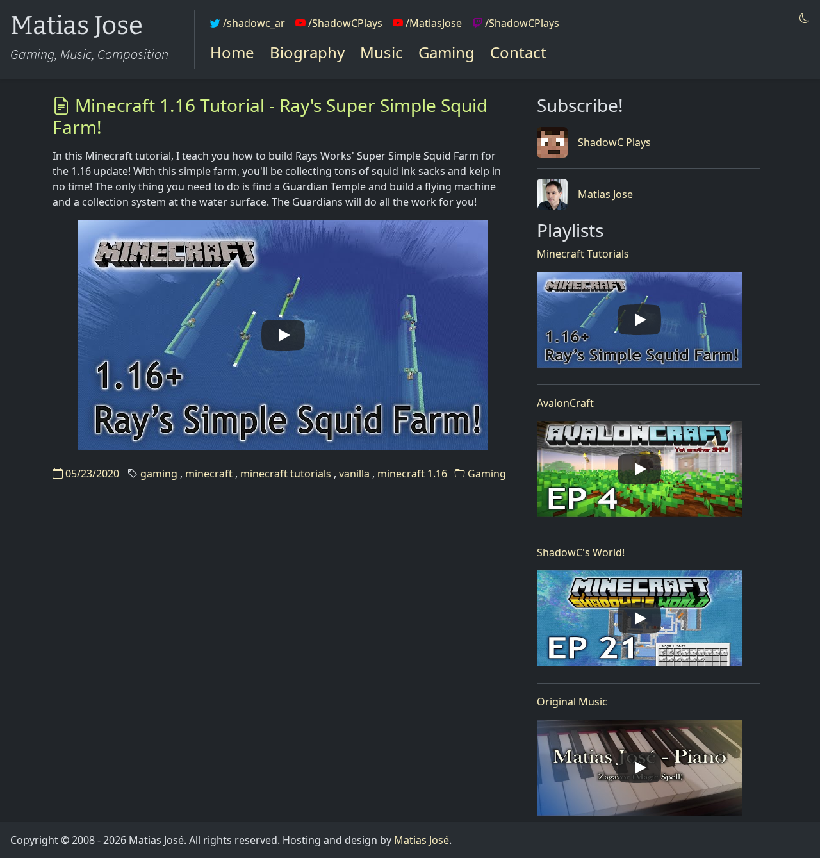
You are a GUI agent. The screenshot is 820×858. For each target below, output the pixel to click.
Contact (518, 52)
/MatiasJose (432, 23)
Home (232, 52)
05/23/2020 (91, 473)
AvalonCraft (565, 403)
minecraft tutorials (285, 473)
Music (381, 52)
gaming (158, 473)
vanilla (354, 473)
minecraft (209, 473)
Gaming (446, 52)
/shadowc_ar (252, 23)
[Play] (283, 335)
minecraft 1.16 (412, 473)
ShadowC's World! (581, 552)
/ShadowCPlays (344, 23)
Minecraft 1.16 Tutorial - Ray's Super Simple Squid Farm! (270, 116)
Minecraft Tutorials (583, 254)
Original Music (572, 702)
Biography (307, 52)
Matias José (421, 840)
